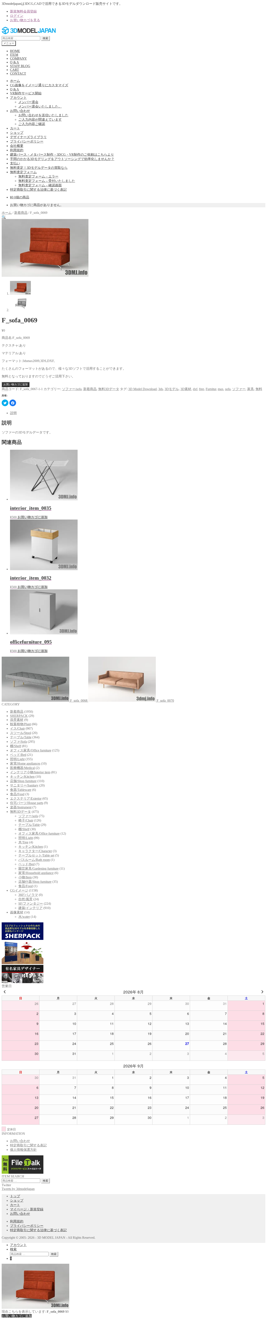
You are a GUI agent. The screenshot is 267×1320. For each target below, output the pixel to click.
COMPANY (18, 58)
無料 (259, 389)
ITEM (14, 54)
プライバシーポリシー (26, 141)
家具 (250, 389)
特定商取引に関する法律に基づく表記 (38, 189)
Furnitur (211, 389)
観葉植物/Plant (20, 724)
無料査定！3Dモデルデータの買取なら (39, 167)
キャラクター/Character (35, 851)
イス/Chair (17, 728)
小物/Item (25, 877)
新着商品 (21, 212)
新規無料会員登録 (23, 11)
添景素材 (16, 719)
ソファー (239, 389)
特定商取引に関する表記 (28, 1145)
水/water (24, 916)
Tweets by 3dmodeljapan (18, 1189)
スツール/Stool (20, 733)
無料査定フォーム (23, 172)
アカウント (18, 97)
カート (15, 128)
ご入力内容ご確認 (31, 124)
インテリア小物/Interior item (30, 772)
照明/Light (17, 759)
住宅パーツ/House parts (26, 803)
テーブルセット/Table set (36, 855)
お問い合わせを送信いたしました (43, 115)
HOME (15, 51)
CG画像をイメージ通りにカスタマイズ (39, 85)
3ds (160, 389)
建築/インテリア (30, 908)
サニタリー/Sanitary (24, 785)
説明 (13, 413)
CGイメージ (19, 890)
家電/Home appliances (25, 763)
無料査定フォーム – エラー (38, 176)
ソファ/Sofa (18, 741)
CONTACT (18, 73)
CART (14, 69)
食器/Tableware (20, 789)
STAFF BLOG (20, 66)
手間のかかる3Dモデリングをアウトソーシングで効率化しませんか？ (62, 159)
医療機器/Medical (22, 768)
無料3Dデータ (108, 389)
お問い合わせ (20, 111)
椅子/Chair (25, 820)
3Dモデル (172, 389)
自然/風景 (25, 899)
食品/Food (17, 794)
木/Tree (23, 842)
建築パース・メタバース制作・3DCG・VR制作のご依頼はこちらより (62, 154)
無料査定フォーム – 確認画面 (40, 185)
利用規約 (16, 150)
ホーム (15, 81)
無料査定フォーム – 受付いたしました (46, 181)
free (201, 389)
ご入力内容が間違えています (40, 119)
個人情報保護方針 (23, 1149)
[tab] (137, 413)
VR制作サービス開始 (26, 93)
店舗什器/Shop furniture (35, 881)
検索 (45, 38)
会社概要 (16, 146)
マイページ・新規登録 (26, 1209)
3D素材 (185, 389)
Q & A (14, 62)
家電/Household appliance (36, 873)
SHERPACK (19, 716)
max (220, 389)
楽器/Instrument (20, 807)
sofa (227, 389)
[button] (4, 217)
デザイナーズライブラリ (28, 137)
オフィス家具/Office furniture (30, 750)
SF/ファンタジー (30, 903)
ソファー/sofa (72, 389)
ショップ (16, 132)
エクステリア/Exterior (26, 798)
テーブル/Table (20, 737)
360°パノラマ (28, 895)
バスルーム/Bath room (34, 860)
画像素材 (16, 912)
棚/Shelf (15, 746)
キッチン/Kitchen (22, 776)
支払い (15, 163)
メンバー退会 (28, 102)
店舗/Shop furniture (23, 781)
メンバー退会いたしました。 (40, 106)
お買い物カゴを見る (25, 20)
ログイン (16, 16)
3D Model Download (142, 389)
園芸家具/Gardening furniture (38, 868)
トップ (15, 1196)
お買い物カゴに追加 (15, 384)
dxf (195, 389)
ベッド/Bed (18, 754)
